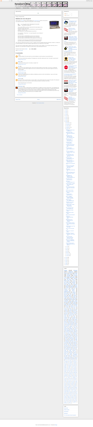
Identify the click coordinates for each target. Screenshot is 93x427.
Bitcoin (75, 359)
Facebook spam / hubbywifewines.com (70, 158)
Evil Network (67, 278)
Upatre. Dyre (71, 398)
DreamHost (74, 363)
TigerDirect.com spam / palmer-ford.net (70, 202)
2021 (66, 109)
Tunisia (75, 397)
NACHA (76, 287)
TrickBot (72, 345)
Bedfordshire (65, 375)
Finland (75, 349)
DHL (68, 334)
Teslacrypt (75, 304)
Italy (75, 299)
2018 (66, 114)
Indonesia (74, 342)
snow (76, 358)
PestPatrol (75, 336)
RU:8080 (68, 275)
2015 (66, 118)
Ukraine (68, 276)
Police (65, 354)
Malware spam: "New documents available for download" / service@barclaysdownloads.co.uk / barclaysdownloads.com (70, 49)
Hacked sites (67, 335)
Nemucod (65, 389)
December (68, 122)
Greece (67, 313)
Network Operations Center (72, 389)
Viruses (75, 270)
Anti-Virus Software (67, 323)
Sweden (72, 305)
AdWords (72, 359)
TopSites (72, 397)
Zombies (71, 401)
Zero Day (66, 401)
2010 (66, 260)
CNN (72, 319)
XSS (73, 400)
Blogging (69, 347)
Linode (70, 281)
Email (64, 379)
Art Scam (69, 374)
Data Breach (67, 341)
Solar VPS (66, 322)
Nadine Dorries (74, 366)
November (68, 124)
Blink (64, 376)
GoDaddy (67, 285)
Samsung (75, 370)
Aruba (72, 374)
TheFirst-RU (66, 300)
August (67, 128)
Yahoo (70, 358)
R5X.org (74, 311)
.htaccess (74, 346)
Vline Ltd (65, 400)
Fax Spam (73, 293)
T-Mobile (69, 397)
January (67, 255)
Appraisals (71, 328)
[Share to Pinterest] (35, 48)
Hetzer (68, 383)
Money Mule (66, 280)
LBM (64, 385)
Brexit (67, 376)
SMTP (71, 393)
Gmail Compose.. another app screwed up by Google (70, 184)
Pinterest (65, 370)
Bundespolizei (71, 340)
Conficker (68, 377)
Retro (72, 370)
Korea (65, 295)
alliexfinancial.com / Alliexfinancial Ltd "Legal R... (69, 220)
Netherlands (75, 284)
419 (69, 319)
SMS (70, 301)
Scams (68, 274)
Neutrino (69, 367)
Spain (74, 297)
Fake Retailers (70, 349)
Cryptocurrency (66, 378)
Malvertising (75, 301)
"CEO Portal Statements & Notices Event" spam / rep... (70, 173)
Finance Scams (73, 341)
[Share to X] (33, 48)
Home (38, 99)
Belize (73, 375)
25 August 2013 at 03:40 (22, 92)
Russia (65, 273)
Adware (71, 312)
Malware (71, 272)
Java (75, 351)
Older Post (59, 99)
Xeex (66, 339)
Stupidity (74, 280)
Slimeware (66, 413)
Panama (65, 369)
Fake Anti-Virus (66, 325)
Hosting (72, 335)
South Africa (66, 312)
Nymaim (75, 352)
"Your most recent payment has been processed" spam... (69, 237)
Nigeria (70, 295)
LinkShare (75, 385)
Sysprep (65, 397)
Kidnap (75, 384)
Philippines (67, 337)
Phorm (69, 369)
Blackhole (67, 305)
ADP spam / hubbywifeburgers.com (70, 182)
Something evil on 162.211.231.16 (69, 179)
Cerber (76, 340)
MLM (71, 352)
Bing (75, 375)
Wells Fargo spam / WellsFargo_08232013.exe (70, 133)
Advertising (66, 328)
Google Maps (75, 334)
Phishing (67, 287)
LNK (67, 385)
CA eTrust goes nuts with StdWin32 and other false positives (70, 74)
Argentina (72, 323)
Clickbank (66, 362)
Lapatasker (73, 282)
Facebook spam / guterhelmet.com (69, 194)
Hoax (71, 342)
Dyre (76, 285)
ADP (70, 292)
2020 (66, 111)
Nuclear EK (65, 368)
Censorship (70, 361)
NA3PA (69, 366)
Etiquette (75, 379)
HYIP (75, 382)
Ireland (76, 330)
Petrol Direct (66, 411)
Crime (65, 334)
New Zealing (74, 390)
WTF (68, 400)
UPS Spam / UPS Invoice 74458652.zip (70, 130)
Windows (73, 357)
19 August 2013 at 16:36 (22, 70)
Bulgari (70, 376)
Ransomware (72, 277)
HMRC (76, 305)
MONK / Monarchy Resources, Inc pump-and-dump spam (70, 161)
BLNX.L (65, 347)
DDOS (65, 363)
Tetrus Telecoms (66, 345)
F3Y (70, 316)
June (67, 248)
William (19, 61)
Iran (75, 335)
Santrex (66, 394)
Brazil (68, 299)
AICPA (70, 310)
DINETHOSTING (67, 291)
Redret (74, 296)
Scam (71, 294)
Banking (65, 292)
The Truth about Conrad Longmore (70, 415)
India (74, 288)
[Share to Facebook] (34, 48)
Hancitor (65, 383)
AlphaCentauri (20, 86)
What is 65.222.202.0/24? (70, 214)
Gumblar (73, 382)
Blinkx (65, 360)
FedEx (74, 316)
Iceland (65, 384)
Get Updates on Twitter (43, 7)
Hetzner (74, 281)
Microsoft (65, 294)
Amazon (73, 291)
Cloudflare (70, 362)
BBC (73, 339)
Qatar (68, 392)
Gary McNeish (66, 342)
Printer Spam (68, 288)
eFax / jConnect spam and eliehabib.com (69, 208)
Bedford (75, 374)
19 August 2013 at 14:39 (22, 64)
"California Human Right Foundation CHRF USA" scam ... (70, 166)
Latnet (69, 385)
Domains (73, 289)
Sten (19, 66)
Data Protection (69, 363)
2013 (66, 121)
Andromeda (65, 374)
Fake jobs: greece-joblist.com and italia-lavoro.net (72, 29)
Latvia (70, 284)
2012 (66, 257)
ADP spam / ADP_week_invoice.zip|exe (70, 170)
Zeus (70, 346)
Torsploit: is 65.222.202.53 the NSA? (69, 217)
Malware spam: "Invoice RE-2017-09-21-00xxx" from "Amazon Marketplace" (73, 90)
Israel (70, 317)
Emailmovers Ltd (68, 348)
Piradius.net (72, 337)
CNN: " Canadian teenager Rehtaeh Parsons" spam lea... (70, 197)
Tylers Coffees (66, 398)
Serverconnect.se (71, 394)
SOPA (76, 393)
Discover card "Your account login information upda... (69, 139)
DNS (70, 378)
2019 (66, 112)
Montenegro (66, 326)
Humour (71, 351)
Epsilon (68, 379)
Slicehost (67, 306)
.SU (64, 299)
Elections (75, 378)
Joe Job (22, 20)
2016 (66, 117)
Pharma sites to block (69, 190)
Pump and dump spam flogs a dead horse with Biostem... (70, 244)
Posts (66, 13)
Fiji (71, 325)
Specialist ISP (66, 318)
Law (72, 385)
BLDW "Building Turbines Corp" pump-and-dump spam (70, 223)
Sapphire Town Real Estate (68, 371)
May (67, 249)
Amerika (75, 275)
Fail (71, 299)
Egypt (75, 324)
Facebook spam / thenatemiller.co (69, 143)
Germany (75, 278)
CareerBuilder (66, 361)
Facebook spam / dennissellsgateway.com (70, 148)
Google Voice (68, 382)
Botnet (73, 347)
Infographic (68, 384)
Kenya (75, 325)
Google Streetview (72, 350)
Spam (22, 50)
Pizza (75, 353)
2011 (66, 258)
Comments (67, 15)
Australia (67, 307)
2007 (66, 264)
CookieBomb (74, 377)
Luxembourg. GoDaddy (67, 386)
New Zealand (74, 367)
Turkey (74, 283)
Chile (75, 328)
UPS (66, 302)
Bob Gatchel (69, 360)
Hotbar (75, 383)
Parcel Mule (73, 391)
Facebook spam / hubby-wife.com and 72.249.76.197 (70, 205)
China (65, 284)
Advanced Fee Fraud (74, 306)
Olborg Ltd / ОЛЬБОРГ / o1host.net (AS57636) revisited (70, 240)
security (65, 319)
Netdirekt (65, 367)
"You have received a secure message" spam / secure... (70, 152)
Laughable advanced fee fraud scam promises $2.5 (70, 145)
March (67, 252)
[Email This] (31, 48)
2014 (66, 120)
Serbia (66, 310)
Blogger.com (18, 7)
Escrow (71, 379)
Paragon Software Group (67, 391)
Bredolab (66, 340)
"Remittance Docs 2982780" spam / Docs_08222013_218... (70, 136)
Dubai (76, 347)
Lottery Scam (66, 352)
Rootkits (68, 393)
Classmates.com (75, 361)
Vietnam (70, 304)
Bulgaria (74, 292)
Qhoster (69, 370)
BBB (71, 287)
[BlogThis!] (32, 48)
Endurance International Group (70, 296)
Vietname (75, 398)
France (65, 281)
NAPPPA (65, 314)
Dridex (76, 273)
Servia (75, 394)
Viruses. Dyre (74, 399)
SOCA (74, 393)
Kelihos (72, 384)
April (67, 251)
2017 (66, 115)
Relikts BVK (71, 392)
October (67, 125)
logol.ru (69, 339)
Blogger (76, 339)
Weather (66, 346)
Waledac (69, 357)
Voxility (65, 357)
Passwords (66, 353)
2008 (66, 263)
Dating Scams (73, 307)
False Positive (75, 310)
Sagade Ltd (72, 326)
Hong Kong (71, 383)
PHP (72, 368)
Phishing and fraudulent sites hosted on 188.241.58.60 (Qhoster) (73, 66)
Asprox (76, 286)
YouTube (76, 400)
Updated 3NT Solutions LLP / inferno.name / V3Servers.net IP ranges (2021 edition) (73, 82)
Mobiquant (65, 366)
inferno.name (71, 315)
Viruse (65, 399)
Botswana (74, 360)
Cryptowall (75, 319)
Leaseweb (74, 303)
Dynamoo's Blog (22, 4)
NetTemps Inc (70, 336)
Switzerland (71, 322)
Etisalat (74, 348)
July (67, 246)
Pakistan (70, 311)
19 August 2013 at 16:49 (22, 76)
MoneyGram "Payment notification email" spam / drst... (70, 234)
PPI (66, 311)
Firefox (65, 350)
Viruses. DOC (69, 399)
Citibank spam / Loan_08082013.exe (70, 200)
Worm (71, 400)
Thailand (65, 297)
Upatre (67, 286)
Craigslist (75, 362)
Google (74, 302)
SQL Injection (66, 282)
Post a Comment (19, 94)
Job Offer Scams (71, 279)
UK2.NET (69, 327)
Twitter (76, 338)
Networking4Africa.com (67, 390)
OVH (74, 276)
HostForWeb (66, 351)
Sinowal (75, 371)
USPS (70, 302)
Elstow (71, 334)
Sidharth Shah (71, 338)
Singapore (74, 317)
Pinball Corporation (73, 369)
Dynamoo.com (34, 7)
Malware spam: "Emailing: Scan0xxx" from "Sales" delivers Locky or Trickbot (72, 59)
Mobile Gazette (66, 409)
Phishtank (70, 353)
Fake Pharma (66, 293)
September (68, 127)
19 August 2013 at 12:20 (22, 59)
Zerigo (75, 322)
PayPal (65, 304)
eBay (73, 358)
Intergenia (65, 317)
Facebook (65, 290)
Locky (65, 277)
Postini (76, 337)
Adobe (75, 327)
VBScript (76, 345)
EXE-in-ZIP (75, 274)
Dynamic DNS (66, 329)
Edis (72, 378)
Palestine (75, 368)
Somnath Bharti (71, 314)
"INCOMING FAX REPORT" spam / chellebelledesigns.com (70, 176)
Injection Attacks (67, 283)
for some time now (36, 20)
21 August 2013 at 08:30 (22, 84)
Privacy (66, 338)
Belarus (70, 375)
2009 (66, 261)
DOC (71, 273)
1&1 (74, 294)
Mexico (65, 336)
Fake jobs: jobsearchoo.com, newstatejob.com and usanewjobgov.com (72, 98)
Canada (72, 285)
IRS (70, 297)
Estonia (65, 316)
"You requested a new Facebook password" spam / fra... (70, 155)
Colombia (67, 324)
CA (75, 315)
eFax (65, 303)
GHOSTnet (75, 312)
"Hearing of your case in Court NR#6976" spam (73, 21)
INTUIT (73, 290)
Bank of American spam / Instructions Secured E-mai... (70, 187)
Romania (71, 286)
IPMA (71, 329)
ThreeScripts (66, 289)
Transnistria (73, 318)
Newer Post (18, 99)
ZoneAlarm (74, 401)
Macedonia (74, 386)
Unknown (19, 78)
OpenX (69, 368)
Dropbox (72, 324)
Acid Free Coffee (67, 359)
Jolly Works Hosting (73, 313)
